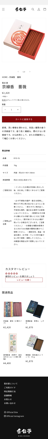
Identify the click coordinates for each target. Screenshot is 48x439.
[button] (3, 9)
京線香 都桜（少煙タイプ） (12, 322)
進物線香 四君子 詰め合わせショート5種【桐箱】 (12, 357)
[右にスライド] (30, 72)
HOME (5, 77)
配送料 (4, 100)
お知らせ (8, 399)
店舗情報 (8, 395)
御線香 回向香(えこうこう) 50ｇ (34, 356)
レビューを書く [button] (24, 279)
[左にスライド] (18, 72)
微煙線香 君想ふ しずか (35, 322)
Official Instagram (15, 416)
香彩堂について (11, 383)
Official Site (12, 412)
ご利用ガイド (10, 387)
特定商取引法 (10, 391)
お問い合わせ (10, 403)
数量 (4, 104)
